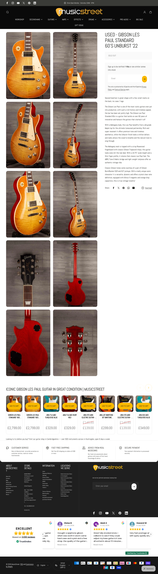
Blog (7, 480)
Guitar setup (45, 485)
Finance (44, 495)
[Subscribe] (144, 79)
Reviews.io (8, 492)
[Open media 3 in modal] (28, 135)
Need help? (148, 188)
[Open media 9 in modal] (28, 343)
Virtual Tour (8, 484)
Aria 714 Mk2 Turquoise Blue (51, 416)
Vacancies (45, 483)
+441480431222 (30, 506)
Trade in (44, 487)
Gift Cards (8, 488)
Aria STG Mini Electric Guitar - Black (88, 417)
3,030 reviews (28, 537)
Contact (8, 478)
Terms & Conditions (47, 479)
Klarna (7, 494)
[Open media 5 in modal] (28, 204)
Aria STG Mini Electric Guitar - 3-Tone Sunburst (125, 417)
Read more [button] (50, 545)
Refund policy (45, 493)
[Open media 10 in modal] (75, 343)
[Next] (148, 387)
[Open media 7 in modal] (28, 273)
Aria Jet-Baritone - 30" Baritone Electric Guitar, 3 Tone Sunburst (107, 419)
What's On (8, 482)
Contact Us (27, 510)
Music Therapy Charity (11, 486)
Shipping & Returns (47, 473)
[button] (151, 534)
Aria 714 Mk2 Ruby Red (70, 416)
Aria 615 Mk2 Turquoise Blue (144, 416)
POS (21, 564)
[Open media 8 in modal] (75, 273)
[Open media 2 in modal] (75, 65)
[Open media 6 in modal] (75, 204)
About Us (8, 476)
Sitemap (44, 475)
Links (43, 471)
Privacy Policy (45, 477)
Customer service (20, 447)
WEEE (43, 481)
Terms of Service (120, 89)
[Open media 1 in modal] (28, 65)
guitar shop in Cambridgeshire (47, 439)
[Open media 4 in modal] (75, 135)
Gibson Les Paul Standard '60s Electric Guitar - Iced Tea (14, 419)
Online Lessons (9, 490)
